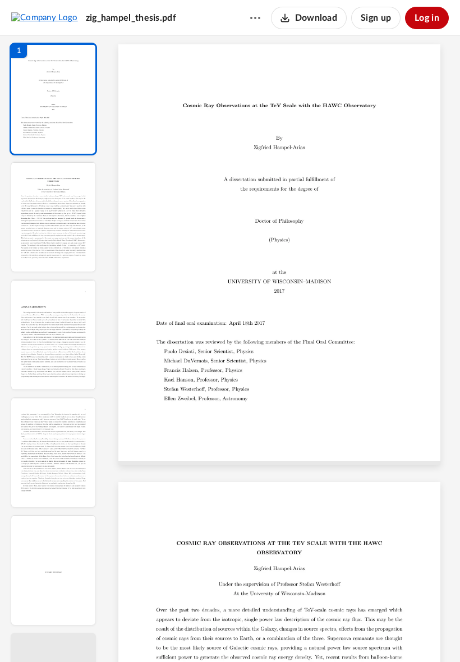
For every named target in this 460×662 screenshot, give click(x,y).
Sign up (376, 17)
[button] (53, 99)
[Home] (44, 17)
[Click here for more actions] (255, 18)
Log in (427, 17)
